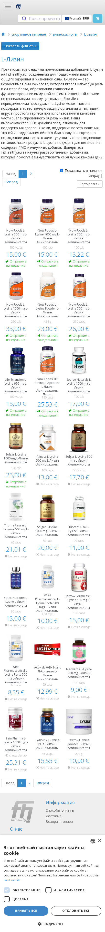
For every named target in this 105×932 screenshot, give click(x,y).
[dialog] (52, 883)
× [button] (99, 841)
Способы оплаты (60, 810)
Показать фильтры (20, 46)
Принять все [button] (26, 911)
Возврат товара (59, 821)
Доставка (54, 816)
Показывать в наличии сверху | (84, 173)
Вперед (11, 182)
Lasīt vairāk (12, 880)
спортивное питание (28, 34)
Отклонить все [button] (76, 911)
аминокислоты (65, 34)
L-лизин (90, 34)
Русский (79, 18)
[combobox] (39, 18)
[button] (52, 923)
